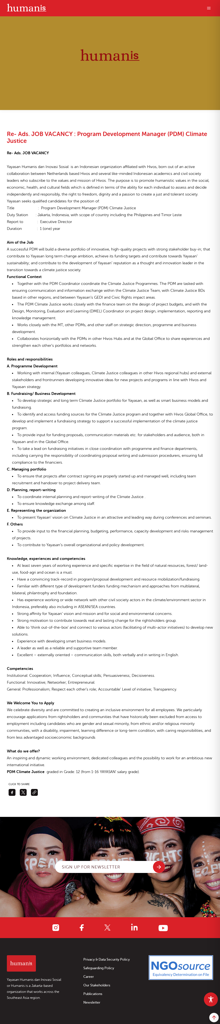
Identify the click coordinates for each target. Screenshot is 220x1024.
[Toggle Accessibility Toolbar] (210, 999)
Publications (92, 994)
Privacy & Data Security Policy (106, 959)
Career (88, 977)
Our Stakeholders (96, 985)
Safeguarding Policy (98, 968)
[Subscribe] (159, 867)
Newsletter (91, 1002)
